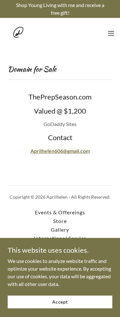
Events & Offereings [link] (60, 212)
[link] (18, 33)
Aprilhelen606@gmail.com (60, 151)
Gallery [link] (60, 229)
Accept (60, 302)
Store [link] (60, 221)
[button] (111, 33)
